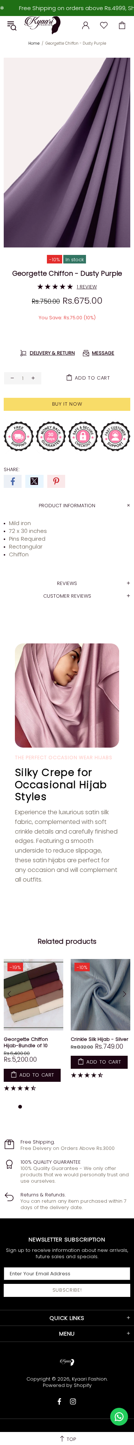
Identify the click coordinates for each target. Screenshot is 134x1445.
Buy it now (67, 403)
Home (33, 43)
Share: (11, 469)
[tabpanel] (33, 1030)
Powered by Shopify (67, 1385)
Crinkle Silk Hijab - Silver (99, 1039)
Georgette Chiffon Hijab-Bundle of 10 (26, 1042)
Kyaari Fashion (42, 25)
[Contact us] (119, 1417)
